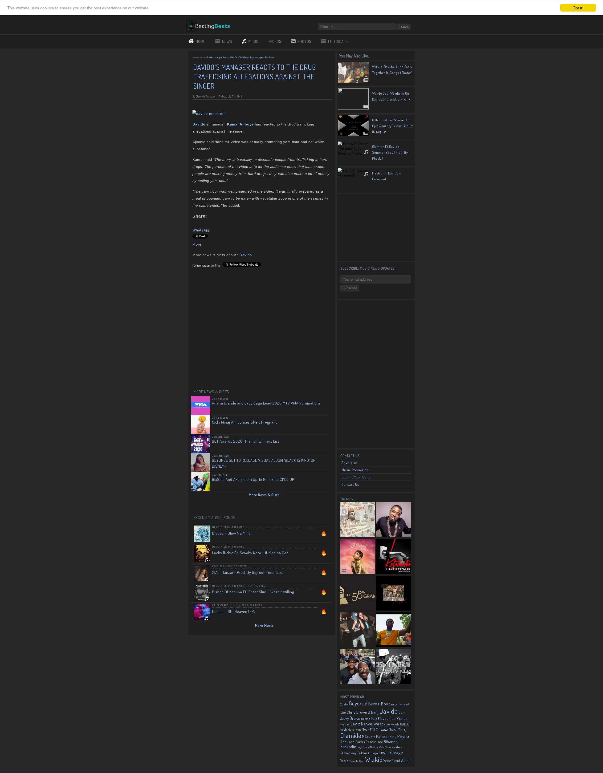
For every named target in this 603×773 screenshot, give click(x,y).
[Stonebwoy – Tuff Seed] (393, 593)
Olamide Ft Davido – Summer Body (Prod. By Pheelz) (390, 152)
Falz (374, 718)
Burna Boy (378, 704)
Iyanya (345, 724)
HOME (200, 41)
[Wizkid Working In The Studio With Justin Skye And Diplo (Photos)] (357, 630)
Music (216, 527)
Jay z (355, 723)
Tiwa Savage (391, 752)
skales (397, 747)
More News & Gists (264, 495)
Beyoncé (358, 703)
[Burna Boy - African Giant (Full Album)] (357, 520)
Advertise (349, 462)
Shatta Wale (377, 747)
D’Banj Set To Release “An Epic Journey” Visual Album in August (392, 126)
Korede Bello (399, 724)
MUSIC (253, 41)
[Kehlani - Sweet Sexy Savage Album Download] (357, 557)
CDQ (343, 712)
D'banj (373, 712)
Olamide (350, 735)
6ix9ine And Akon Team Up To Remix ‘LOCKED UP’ (253, 479)
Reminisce (374, 741)
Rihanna (391, 741)
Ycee (387, 760)
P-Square (368, 737)
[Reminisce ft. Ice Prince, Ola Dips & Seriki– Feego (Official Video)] (393, 667)
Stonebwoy (348, 753)
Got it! (578, 8)
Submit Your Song (356, 477)
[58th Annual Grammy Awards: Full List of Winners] (357, 593)
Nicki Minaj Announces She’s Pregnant (244, 422)
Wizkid (374, 759)
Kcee (387, 724)
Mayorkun (354, 729)
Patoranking (386, 736)
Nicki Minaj (398, 729)
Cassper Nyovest (399, 704)
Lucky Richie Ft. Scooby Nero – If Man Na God (250, 552)
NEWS (227, 41)
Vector (345, 761)
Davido (246, 255)
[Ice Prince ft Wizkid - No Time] (393, 520)
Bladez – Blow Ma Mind (231, 533)
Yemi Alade (401, 760)
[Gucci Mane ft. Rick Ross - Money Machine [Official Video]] (393, 630)
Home (195, 57)
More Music (264, 625)
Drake (355, 718)
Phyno (403, 736)
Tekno (362, 753)
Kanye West (372, 724)
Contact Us (350, 484)
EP (213, 605)
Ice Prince (399, 718)
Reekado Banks (352, 742)
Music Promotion (355, 470)
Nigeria (226, 527)
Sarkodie (348, 746)
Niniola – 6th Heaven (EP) (234, 611)
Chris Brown (357, 712)
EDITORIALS (338, 41)
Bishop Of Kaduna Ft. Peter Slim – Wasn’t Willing (253, 591)
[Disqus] (261, 326)
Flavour (384, 718)
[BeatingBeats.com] (211, 31)
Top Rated (238, 527)
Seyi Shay (363, 747)
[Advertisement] (375, 227)
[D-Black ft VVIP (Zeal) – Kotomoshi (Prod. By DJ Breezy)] (393, 557)
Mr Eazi (382, 729)
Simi (388, 747)
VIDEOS (275, 41)
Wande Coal (357, 761)
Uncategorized (255, 585)
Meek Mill (368, 729)
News (202, 57)
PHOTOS (304, 41)
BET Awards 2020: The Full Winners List (245, 441)
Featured (218, 566)
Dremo (365, 718)
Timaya (373, 753)
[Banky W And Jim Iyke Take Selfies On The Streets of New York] (357, 667)
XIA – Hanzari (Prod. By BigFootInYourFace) (248, 572)
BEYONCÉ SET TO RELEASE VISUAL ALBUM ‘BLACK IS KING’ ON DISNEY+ (264, 463)
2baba (344, 704)
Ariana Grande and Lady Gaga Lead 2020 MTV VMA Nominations (266, 403)
